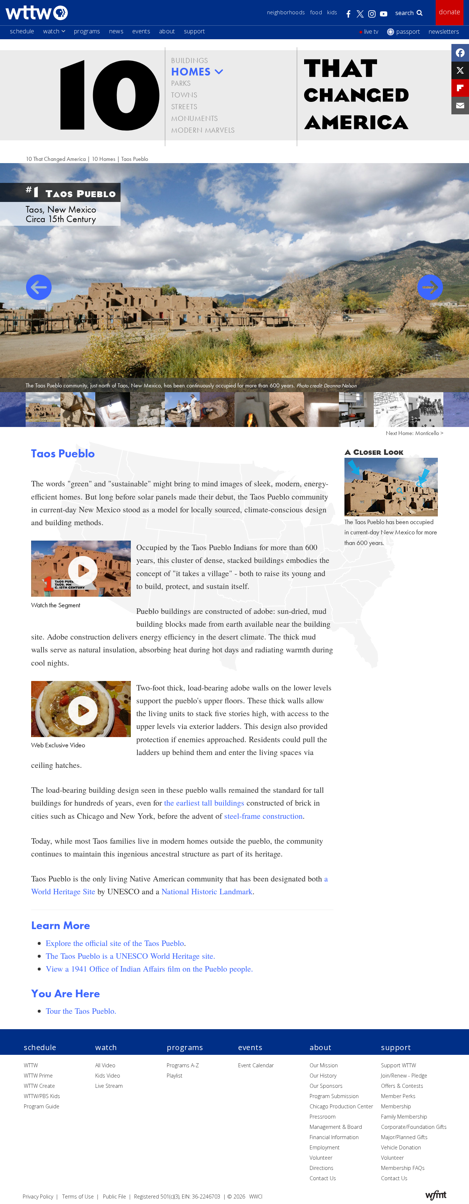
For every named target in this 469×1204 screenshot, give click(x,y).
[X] (460, 70)
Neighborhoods (286, 12)
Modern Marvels (203, 130)
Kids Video (107, 1075)
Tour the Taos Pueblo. (81, 1010)
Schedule (22, 31)
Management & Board (336, 1126)
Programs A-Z (183, 1065)
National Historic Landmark (207, 891)
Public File (114, 1196)
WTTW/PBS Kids (42, 1096)
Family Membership (404, 1116)
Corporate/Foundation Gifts (414, 1126)
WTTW (31, 1065)
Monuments (194, 118)
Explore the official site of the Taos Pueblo (115, 943)
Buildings (189, 60)
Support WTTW (398, 1065)
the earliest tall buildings (204, 802)
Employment (325, 1147)
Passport (408, 31)
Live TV (371, 31)
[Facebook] (460, 53)
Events (141, 31)
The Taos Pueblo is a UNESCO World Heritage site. (130, 955)
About (167, 31)
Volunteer (321, 1157)
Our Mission (324, 1065)
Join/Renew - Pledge (404, 1075)
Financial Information (334, 1137)
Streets (184, 106)
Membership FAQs (403, 1167)
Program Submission (334, 1096)
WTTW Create (39, 1085)
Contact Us (323, 1178)
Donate (449, 11)
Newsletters (444, 31)
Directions (321, 1167)
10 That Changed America (56, 159)
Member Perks (398, 1096)
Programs (87, 31)
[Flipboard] (460, 88)
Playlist (174, 1075)
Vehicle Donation (401, 1147)
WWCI (255, 1196)
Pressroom (323, 1116)
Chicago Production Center (341, 1106)
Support (194, 31)
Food (316, 12)
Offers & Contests (402, 1085)
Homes (191, 72)
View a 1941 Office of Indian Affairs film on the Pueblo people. (149, 968)
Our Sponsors (326, 1085)
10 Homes (103, 159)
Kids (332, 12)
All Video (105, 1065)
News (116, 31)
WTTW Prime (38, 1075)
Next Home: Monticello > (414, 433)
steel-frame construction (263, 815)
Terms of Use (78, 1196)
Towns (184, 95)
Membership (396, 1106)
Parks (181, 83)
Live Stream (109, 1085)
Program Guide (41, 1106)
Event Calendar (256, 1065)
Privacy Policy (38, 1196)
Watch (51, 31)
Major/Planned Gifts (404, 1137)
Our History (323, 1075)
